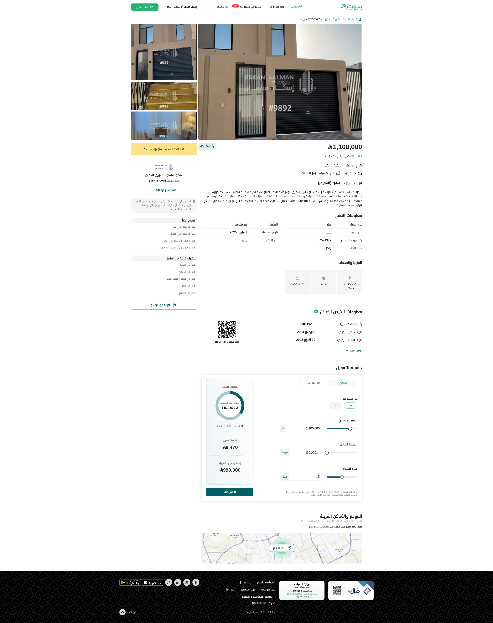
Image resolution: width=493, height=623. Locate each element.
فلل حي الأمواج (187, 272)
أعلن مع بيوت (268, 589)
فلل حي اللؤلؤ (187, 265)
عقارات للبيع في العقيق (182, 234)
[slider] (350, 429)
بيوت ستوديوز (248, 589)
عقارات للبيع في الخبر (184, 227)
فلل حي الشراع (187, 294)
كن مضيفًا (222, 6)
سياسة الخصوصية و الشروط (257, 596)
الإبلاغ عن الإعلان (161, 305)
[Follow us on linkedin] (177, 585)
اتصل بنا (230, 589)
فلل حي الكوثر (187, 286)
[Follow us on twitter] (186, 585)
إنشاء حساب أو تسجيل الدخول (181, 6)
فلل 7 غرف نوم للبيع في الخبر (179, 241)
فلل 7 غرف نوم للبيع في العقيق (178, 249)
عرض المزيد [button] (356, 350)
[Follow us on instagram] (168, 585)
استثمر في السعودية (248, 6)
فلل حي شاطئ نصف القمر (180, 279)
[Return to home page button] (351, 7)
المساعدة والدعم (266, 582)
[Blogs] (297, 7)
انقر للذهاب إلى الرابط (227, 341)
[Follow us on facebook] (195, 585)
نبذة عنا (247, 582)
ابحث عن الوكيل (276, 6)
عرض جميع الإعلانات (165, 189)
